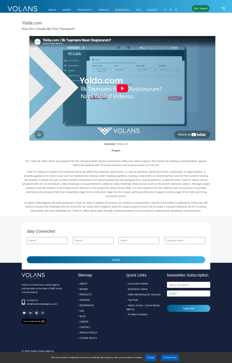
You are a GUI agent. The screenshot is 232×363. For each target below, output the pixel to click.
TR (165, 9)
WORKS (67, 9)
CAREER (83, 321)
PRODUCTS (83, 9)
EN (170, 9)
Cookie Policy (170, 357)
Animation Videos (138, 289)
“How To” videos (35, 171)
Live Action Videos (138, 283)
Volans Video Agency (39, 202)
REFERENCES (122, 9)
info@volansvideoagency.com (42, 303)
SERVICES (103, 9)
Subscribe (188, 308)
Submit (116, 259)
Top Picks (133, 299)
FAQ (138, 9)
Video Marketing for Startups (144, 294)
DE (176, 9)
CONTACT (152, 9)
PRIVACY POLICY (88, 332)
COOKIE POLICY (88, 338)
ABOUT (52, 9)
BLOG (82, 316)
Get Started (200, 8)
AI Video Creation (137, 314)
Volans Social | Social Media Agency (143, 307)
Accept (150, 357)
